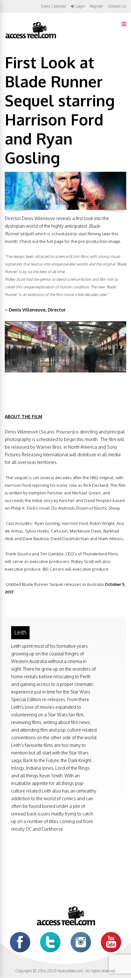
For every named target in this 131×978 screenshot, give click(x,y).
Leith (20, 632)
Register (96, 6)
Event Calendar (53, 6)
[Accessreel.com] (30, 38)
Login (80, 6)
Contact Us (117, 6)
